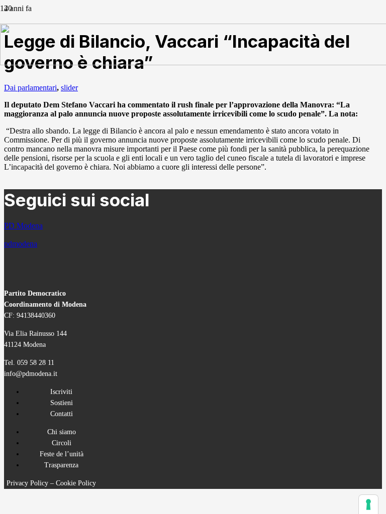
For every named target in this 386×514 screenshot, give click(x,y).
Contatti (61, 414)
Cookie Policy (76, 483)
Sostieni (61, 403)
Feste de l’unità (61, 454)
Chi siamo (61, 432)
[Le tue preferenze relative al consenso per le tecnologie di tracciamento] (368, 504)
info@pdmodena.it (30, 373)
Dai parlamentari (30, 87)
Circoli (61, 443)
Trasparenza (61, 465)
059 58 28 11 (35, 362)
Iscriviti (61, 392)
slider (69, 87)
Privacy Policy (27, 483)
